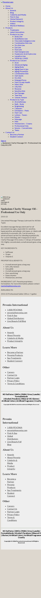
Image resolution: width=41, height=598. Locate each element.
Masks (17, 117)
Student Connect (16, 137)
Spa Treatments (14, 358)
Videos (12, 23)
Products (9, 28)
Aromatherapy (20, 102)
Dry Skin (18, 78)
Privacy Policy (13, 380)
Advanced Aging (21, 65)
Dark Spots (19, 76)
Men (16, 121)
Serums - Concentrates (23, 128)
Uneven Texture (21, 97)
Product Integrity (17, 21)
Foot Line (18, 49)
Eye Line (18, 47)
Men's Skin (19, 84)
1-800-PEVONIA (14, 310)
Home (7, 6)
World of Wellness (17, 26)
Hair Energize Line (22, 52)
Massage (18, 119)
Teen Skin (18, 95)
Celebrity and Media (18, 15)
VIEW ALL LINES (21, 58)
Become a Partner (17, 134)
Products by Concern (18, 60)
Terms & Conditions (16, 383)
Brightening (19, 106)
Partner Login (13, 378)
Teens (17, 130)
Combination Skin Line (23, 43)
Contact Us (9, 132)
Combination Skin (21, 73)
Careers (10, 372)
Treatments (14, 30)
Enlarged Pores (20, 80)
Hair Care (18, 113)
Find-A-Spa (14, 17)
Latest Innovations (17, 32)
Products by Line (16, 34)
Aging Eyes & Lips (21, 69)
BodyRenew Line (21, 39)
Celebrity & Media (15, 338)
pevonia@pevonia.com (17, 312)
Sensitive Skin (20, 91)
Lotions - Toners (21, 115)
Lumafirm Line (20, 56)
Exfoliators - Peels (22, 110)
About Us (9, 8)
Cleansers (18, 108)
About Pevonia (13, 335)
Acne (17, 63)
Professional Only (21, 126)
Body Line (18, 36)
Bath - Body (19, 104)
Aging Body (19, 67)
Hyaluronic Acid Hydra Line (25, 54)
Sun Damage (19, 93)
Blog (12, 12)
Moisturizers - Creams (23, 123)
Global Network (16, 19)
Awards (13, 10)
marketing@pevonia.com (10, 286)
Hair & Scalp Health (22, 82)
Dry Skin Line (20, 45)
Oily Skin (18, 86)
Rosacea (18, 89)
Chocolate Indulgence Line (25, 41)
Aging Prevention (21, 71)
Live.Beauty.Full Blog (16, 321)
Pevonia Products (15, 355)
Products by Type (17, 100)
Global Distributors (15, 318)
